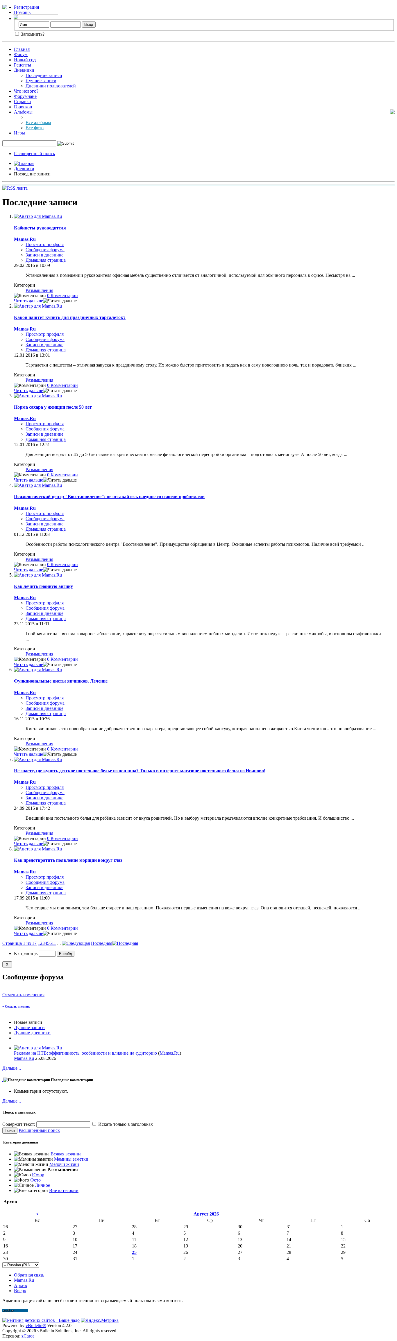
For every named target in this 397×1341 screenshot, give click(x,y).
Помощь (22, 12)
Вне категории (63, 1190)
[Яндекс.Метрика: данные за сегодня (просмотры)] (100, 1320)
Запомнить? (32, 34)
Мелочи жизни (64, 1164)
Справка (22, 101)
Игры (19, 132)
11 (54, 943)
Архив (20, 1285)
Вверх (20, 1290)
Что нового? (26, 91)
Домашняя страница (46, 260)
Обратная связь (29, 1274)
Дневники (24, 70)
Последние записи (44, 75)
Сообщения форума (45, 249)
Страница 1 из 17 (19, 943)
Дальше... (11, 1068)
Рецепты (22, 64)
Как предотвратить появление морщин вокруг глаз (68, 860)
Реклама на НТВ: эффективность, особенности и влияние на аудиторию (85, 1053)
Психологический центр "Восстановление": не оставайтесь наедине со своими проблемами (109, 496)
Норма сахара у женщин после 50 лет (53, 407)
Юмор (38, 1174)
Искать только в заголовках (125, 1124)
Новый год (25, 59)
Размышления (39, 290)
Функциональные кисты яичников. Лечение (61, 680)
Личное (42, 1185)
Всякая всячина (66, 1153)
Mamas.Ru (170, 1053)
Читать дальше (28, 300)
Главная (22, 49)
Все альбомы (38, 122)
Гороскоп (23, 106)
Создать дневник (16, 1006)
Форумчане (25, 96)
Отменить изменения (23, 994)
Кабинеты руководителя (40, 227)
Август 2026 (206, 1213)
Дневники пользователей (51, 85)
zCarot (28, 1335)
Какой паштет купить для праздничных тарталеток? (70, 317)
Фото (35, 1179)
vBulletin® (36, 1325)
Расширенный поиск (34, 153)
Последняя (101, 943)
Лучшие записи (41, 80)
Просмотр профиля (45, 244)
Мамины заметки (71, 1159)
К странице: (26, 953)
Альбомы (23, 111)
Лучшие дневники (32, 1032)
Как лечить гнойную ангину (43, 586)
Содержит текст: (19, 1124)
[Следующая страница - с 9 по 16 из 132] (76, 943)
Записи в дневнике (44, 254)
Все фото (35, 127)
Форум (21, 54)
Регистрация (26, 7)
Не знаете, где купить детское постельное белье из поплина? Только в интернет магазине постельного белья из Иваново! (139, 770)
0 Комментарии (62, 295)
